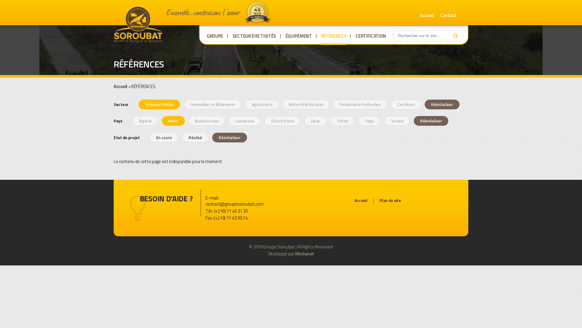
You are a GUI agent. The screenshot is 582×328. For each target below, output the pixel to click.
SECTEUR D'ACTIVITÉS (254, 35)
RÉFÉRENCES (333, 35)
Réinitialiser (442, 104)
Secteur (121, 104)
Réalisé (195, 137)
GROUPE (215, 35)
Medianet (304, 253)
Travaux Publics (159, 104)
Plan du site (390, 200)
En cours (164, 137)
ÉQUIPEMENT (299, 35)
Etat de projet (127, 137)
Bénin (173, 121)
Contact (448, 15)
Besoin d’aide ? (166, 199)
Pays (118, 121)
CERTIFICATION (371, 35)
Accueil (426, 15)
